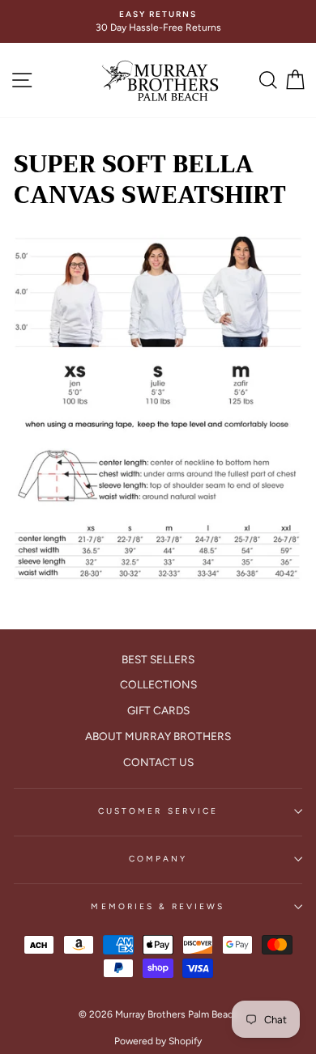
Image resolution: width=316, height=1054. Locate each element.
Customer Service (158, 811)
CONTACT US (158, 762)
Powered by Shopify (158, 1041)
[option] (158, 21)
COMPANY (158, 858)
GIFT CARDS (158, 710)
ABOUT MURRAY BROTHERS (158, 736)
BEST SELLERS (158, 659)
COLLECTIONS (158, 684)
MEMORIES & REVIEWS (157, 906)
